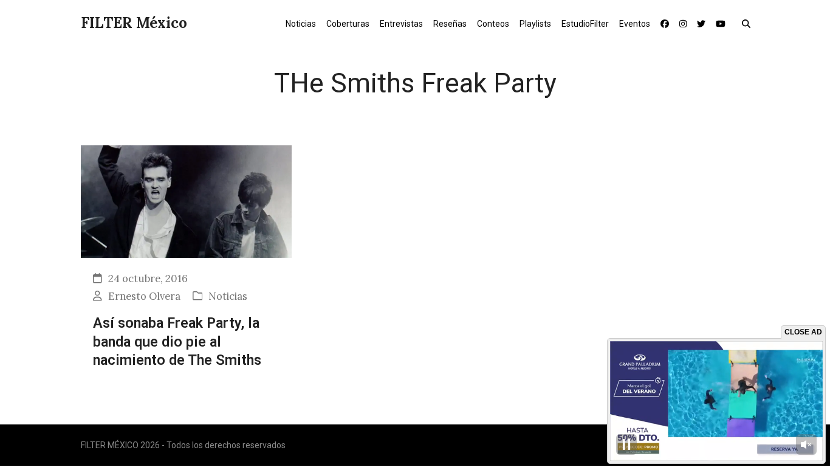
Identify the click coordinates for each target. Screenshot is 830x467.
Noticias (227, 296)
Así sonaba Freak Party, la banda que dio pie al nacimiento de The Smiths (177, 341)
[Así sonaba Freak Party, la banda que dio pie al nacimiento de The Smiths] (186, 200)
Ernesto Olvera (144, 296)
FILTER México (134, 22)
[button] (748, 23)
